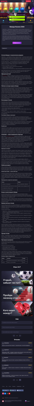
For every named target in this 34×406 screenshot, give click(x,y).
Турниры (13, 386)
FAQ (23, 386)
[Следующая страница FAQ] (20, 336)
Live (6, 386)
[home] (3, 1)
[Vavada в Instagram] (3, 393)
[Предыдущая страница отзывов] (14, 380)
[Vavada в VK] (5, 393)
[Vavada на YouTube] (9, 393)
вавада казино (5, 75)
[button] (33, 11)
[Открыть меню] (33, 1)
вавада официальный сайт (10, 136)
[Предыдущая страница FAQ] (14, 336)
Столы (10, 386)
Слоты (3, 386)
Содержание (19, 386)
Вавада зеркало (17, 42)
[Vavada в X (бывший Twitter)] (7, 393)
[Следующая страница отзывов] (20, 380)
